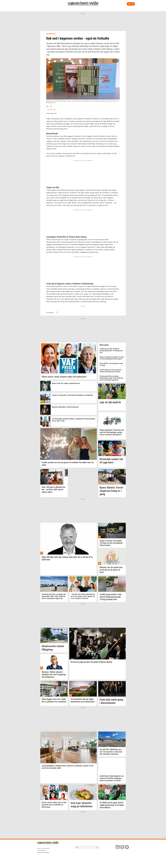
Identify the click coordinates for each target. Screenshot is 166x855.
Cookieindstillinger (41, 850)
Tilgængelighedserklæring (43, 852)
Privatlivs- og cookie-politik (43, 848)
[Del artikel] (51, 106)
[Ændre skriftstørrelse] (47, 106)
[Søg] (97, 847)
